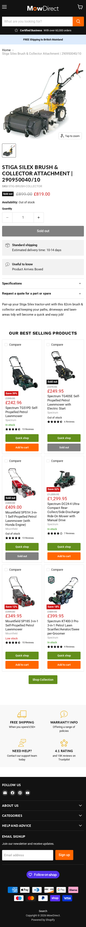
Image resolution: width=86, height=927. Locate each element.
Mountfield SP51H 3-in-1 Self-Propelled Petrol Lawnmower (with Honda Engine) (21, 519)
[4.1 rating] (64, 750)
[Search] (78, 21)
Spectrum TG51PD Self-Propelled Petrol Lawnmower (21, 412)
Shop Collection (43, 679)
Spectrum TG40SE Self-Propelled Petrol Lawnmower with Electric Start (63, 402)
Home (6, 50)
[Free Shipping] (22, 722)
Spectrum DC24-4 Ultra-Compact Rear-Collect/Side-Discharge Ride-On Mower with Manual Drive (63, 512)
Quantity (7, 208)
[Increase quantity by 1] (39, 217)
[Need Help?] (22, 750)
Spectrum (10, 420)
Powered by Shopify (43, 919)
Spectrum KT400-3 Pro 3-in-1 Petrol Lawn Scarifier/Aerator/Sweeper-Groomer (63, 627)
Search (43, 911)
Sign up (64, 855)
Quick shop (22, 438)
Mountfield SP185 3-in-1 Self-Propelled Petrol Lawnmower (21, 625)
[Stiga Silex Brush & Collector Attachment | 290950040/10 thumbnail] (9, 150)
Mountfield (11, 528)
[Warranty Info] (64, 722)
